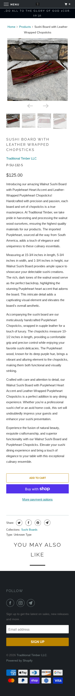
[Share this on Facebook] (28, 523)
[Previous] (29, 105)
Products (25, 26)
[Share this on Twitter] (18, 523)
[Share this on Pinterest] (37, 523)
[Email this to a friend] (46, 523)
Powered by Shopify (19, 660)
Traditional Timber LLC (21, 158)
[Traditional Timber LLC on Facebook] (11, 603)
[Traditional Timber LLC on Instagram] (21, 603)
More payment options (37, 499)
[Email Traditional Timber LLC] (31, 603)
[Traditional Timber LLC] (37, 4)
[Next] (45, 105)
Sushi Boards (29, 529)
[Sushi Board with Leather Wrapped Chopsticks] (37, 69)
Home (11, 26)
